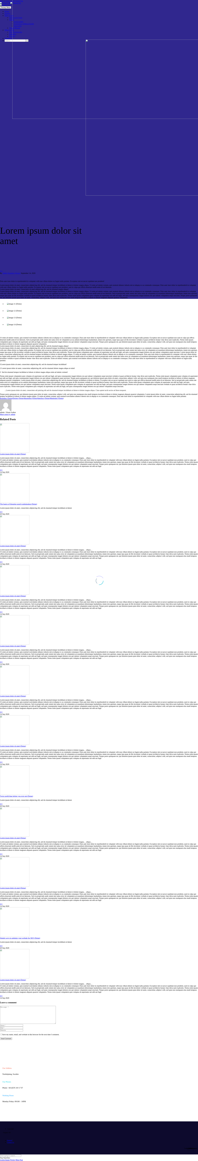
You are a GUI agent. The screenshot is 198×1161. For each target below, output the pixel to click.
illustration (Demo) (31, 398)
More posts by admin (7, 414)
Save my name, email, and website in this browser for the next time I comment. (30, 1035)
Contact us (8, 38)
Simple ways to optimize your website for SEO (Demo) (20, 938)
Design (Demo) (18, 398)
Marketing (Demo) (57, 398)
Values (11, 20)
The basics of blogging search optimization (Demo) (18, 504)
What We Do (9, 30)
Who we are (9, 16)
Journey (7, 13)
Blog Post (19, 1160)
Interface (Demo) (44, 398)
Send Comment (6, 1039)
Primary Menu (5, 7)
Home (7, 11)
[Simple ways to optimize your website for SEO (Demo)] (14, 936)
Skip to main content (7, 1)
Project (12, 1160)
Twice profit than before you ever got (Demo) (16, 796)
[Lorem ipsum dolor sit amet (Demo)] (14, 452)
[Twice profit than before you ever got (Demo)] (14, 794)
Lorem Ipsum (5, 1160)
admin (5, 273)
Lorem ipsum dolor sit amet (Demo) (13, 454)
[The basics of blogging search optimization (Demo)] (14, 502)
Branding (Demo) (14, 273)
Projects (12, 36)
